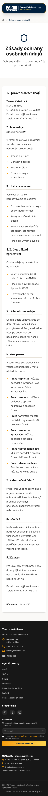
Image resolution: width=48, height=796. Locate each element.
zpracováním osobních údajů (26, 736)
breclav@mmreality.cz (15, 767)
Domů (4, 669)
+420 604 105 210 (14, 646)
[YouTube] (4, 712)
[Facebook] (12, 712)
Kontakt (5, 693)
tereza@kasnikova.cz (15, 650)
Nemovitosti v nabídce (12, 688)
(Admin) (15, 788)
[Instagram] (19, 712)
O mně (5, 679)
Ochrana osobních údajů (12, 698)
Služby (5, 674)
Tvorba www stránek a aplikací (29, 791)
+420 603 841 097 (13, 763)
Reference (6, 683)
